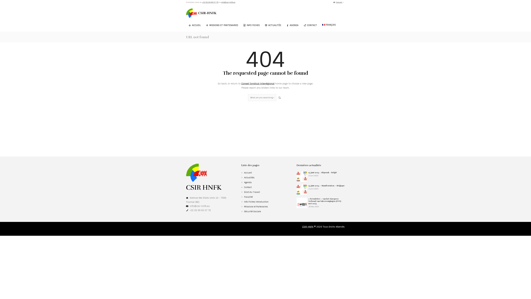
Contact (312, 25)
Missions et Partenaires (223, 25)
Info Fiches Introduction (256, 201)
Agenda (294, 25)
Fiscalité (248, 197)
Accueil (196, 25)
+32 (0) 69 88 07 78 (210, 2)
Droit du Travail (252, 192)
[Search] (279, 97)
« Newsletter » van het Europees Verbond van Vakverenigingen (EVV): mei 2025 (324, 201)
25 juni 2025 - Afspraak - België (322, 172)
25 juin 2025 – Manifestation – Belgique (326, 186)
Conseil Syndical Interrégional (257, 83)
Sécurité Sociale (252, 211)
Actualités (274, 25)
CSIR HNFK (307, 226)
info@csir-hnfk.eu (228, 2)
